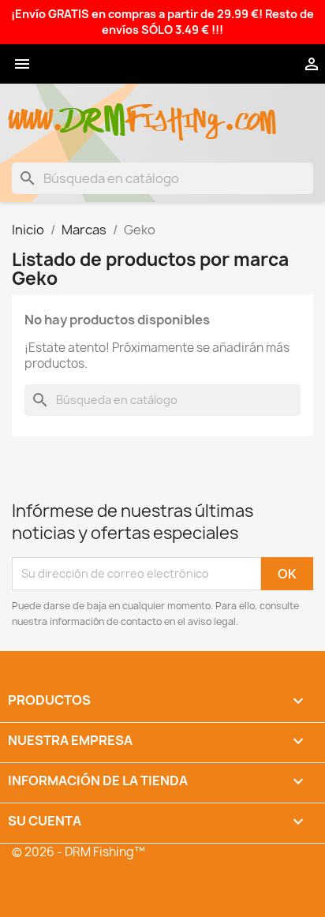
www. (36, 111)
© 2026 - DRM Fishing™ (78, 852)
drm (94, 106)
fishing (174, 111)
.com (249, 111)
